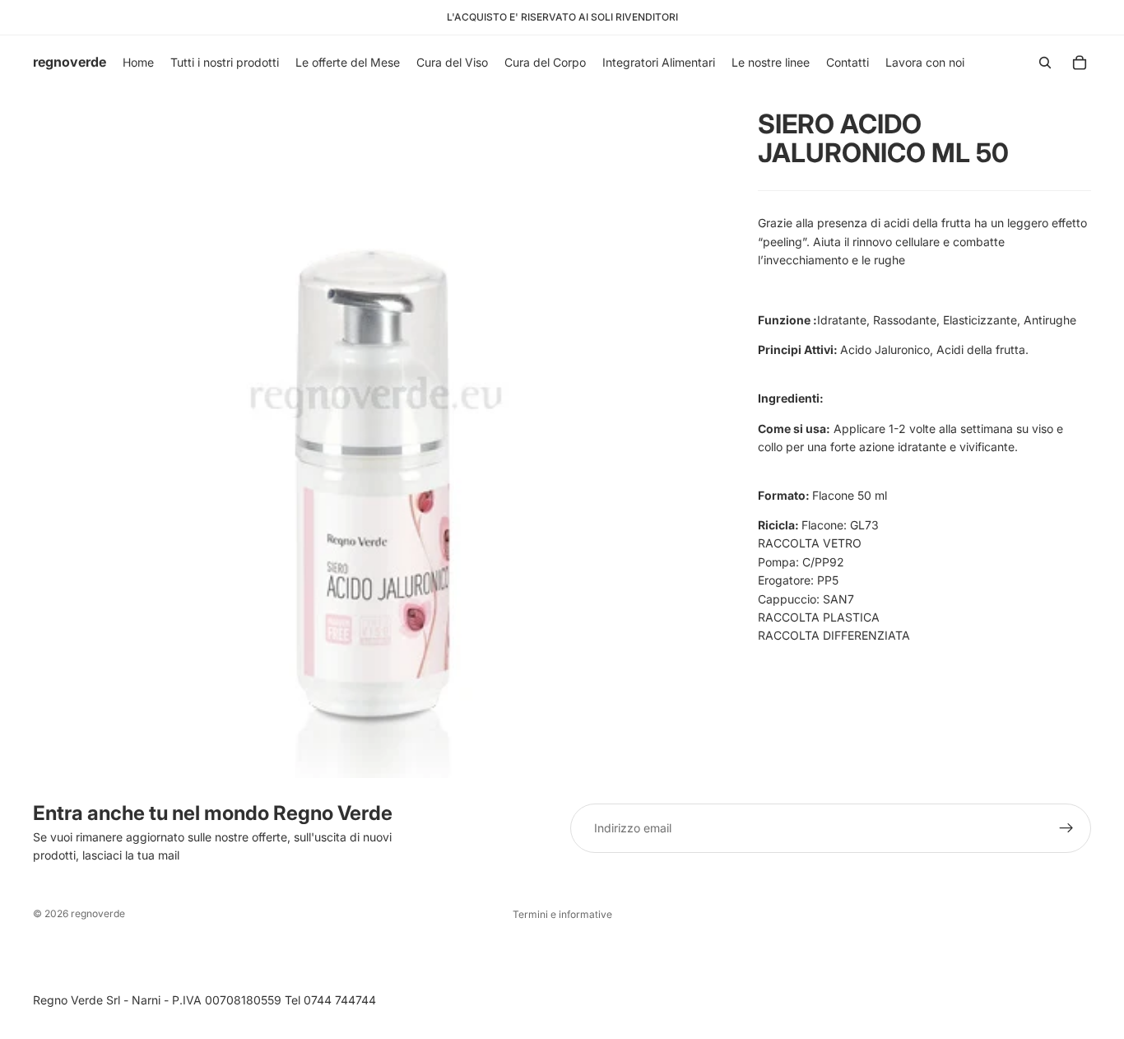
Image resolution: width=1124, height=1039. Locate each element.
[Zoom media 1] (376, 434)
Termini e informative (562, 914)
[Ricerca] (1045, 62)
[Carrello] (1079, 62)
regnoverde (98, 913)
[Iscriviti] (1066, 828)
